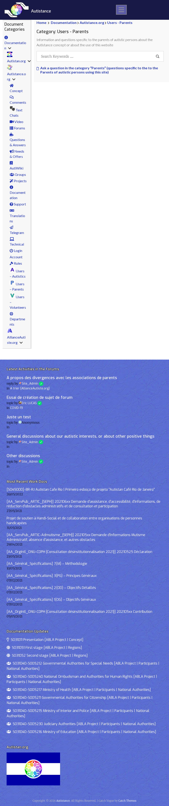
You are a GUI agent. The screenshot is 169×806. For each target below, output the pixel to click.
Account (16, 257)
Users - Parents (119, 22)
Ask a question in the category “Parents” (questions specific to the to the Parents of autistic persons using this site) (99, 70)
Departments (17, 321)
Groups (20, 174)
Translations (17, 218)
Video (18, 121)
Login (17, 250)
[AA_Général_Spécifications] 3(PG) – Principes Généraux (52, 575)
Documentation (15, 45)
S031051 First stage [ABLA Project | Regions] (46, 647)
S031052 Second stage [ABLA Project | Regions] (49, 655)
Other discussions (23, 455)
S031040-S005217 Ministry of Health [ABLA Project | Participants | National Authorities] (81, 689)
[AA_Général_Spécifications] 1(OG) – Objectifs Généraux (51, 599)
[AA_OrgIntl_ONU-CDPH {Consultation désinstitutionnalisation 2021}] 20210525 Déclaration (79, 551)
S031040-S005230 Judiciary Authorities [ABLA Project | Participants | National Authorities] (83, 724)
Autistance (41, 10)
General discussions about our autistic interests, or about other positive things (80, 436)
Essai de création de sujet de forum (39, 397)
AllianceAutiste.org (16, 339)
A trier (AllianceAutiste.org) (30, 388)
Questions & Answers (18, 142)
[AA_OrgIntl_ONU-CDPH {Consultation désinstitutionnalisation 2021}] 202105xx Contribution (79, 611)
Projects (20, 181)
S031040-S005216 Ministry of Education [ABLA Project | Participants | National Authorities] (83, 731)
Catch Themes (127, 800)
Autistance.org (16, 76)
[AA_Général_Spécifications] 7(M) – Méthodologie (47, 563)
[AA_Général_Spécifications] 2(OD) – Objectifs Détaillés (51, 587)
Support (19, 204)
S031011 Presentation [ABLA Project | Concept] (46, 639)
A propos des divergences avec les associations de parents (62, 377)
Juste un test (19, 417)
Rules (17, 263)
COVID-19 (16, 408)
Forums (19, 128)
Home (41, 22)
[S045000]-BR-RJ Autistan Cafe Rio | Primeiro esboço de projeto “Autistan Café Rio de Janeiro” (81, 489)
